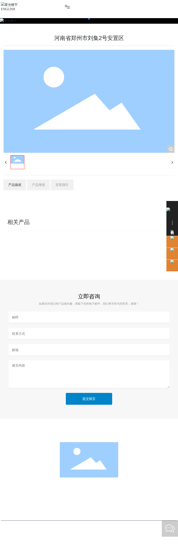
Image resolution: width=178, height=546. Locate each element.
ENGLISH (8, 9)
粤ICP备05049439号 (89, 532)
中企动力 (123, 527)
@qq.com (103, 514)
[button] (89, 19)
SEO (143, 527)
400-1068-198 (90, 493)
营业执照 (155, 527)
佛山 (134, 527)
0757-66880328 (94, 508)
